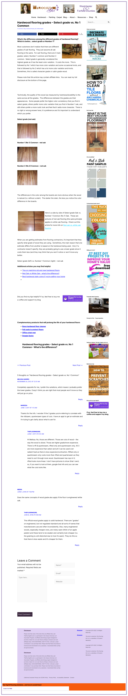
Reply (80, 399)
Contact (72, 677)
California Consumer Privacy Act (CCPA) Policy (36, 677)
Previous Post (23, 365)
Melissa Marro (23, 379)
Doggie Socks (28, 336)
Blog (25, 28)
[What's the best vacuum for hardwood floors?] (97, 132)
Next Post (78, 365)
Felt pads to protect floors (32, 330)
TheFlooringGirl (33, 431)
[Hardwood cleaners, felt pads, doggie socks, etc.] (99, 351)
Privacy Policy (52, 677)
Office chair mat (29, 333)
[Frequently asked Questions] (99, 305)
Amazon (79, 630)
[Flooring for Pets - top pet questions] (99, 328)
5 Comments (20, 28)
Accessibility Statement (63, 677)
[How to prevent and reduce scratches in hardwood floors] (99, 380)
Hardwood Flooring (30, 28)
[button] (46, 17)
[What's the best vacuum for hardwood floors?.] (97, 85)
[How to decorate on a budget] (97, 45)
